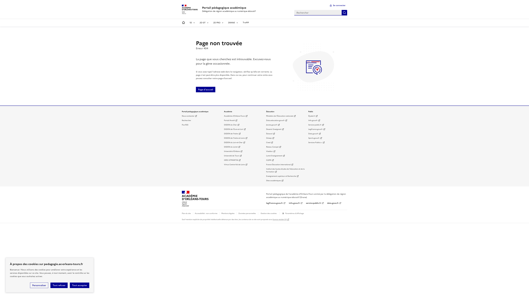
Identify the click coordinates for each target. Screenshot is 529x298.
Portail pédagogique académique (224, 8)
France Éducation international (278, 164)
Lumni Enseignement (274, 156)
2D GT (203, 22)
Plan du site (186, 213)
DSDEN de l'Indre (231, 133)
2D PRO (216, 22)
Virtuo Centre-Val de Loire (234, 164)
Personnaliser (39, 285)
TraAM (246, 22)
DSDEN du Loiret (231, 147)
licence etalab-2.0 (280, 219)
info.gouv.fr (294, 203)
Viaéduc (269, 151)
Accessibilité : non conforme (206, 213)
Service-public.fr (314, 125)
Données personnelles (247, 213)
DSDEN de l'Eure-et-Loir (233, 129)
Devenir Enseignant (273, 129)
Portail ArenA (229, 120)
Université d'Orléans (232, 151)
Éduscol (269, 133)
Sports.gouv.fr (313, 138)
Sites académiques (273, 180)
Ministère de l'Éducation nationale (279, 116)
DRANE (231, 22)
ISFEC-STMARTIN (231, 160)
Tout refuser (59, 285)
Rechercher (344, 12)
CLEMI (268, 160)
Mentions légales (227, 213)
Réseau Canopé (272, 147)
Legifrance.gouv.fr (315, 129)
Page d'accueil (205, 89)
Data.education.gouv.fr (275, 120)
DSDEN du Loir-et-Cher (233, 142)
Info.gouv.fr (313, 120)
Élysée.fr (311, 116)
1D (191, 22)
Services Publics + (315, 142)
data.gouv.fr (333, 203)
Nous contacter (188, 116)
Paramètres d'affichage (294, 213)
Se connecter (339, 5)
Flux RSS (185, 125)
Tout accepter (79, 285)
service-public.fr (313, 203)
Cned (268, 142)
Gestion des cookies (269, 213)
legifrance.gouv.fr (274, 203)
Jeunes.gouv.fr (271, 125)
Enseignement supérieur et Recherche (281, 176)
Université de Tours (231, 156)
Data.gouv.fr (313, 133)
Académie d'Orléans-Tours (234, 116)
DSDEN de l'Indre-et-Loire (234, 138)
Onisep (269, 138)
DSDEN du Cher (230, 125)
